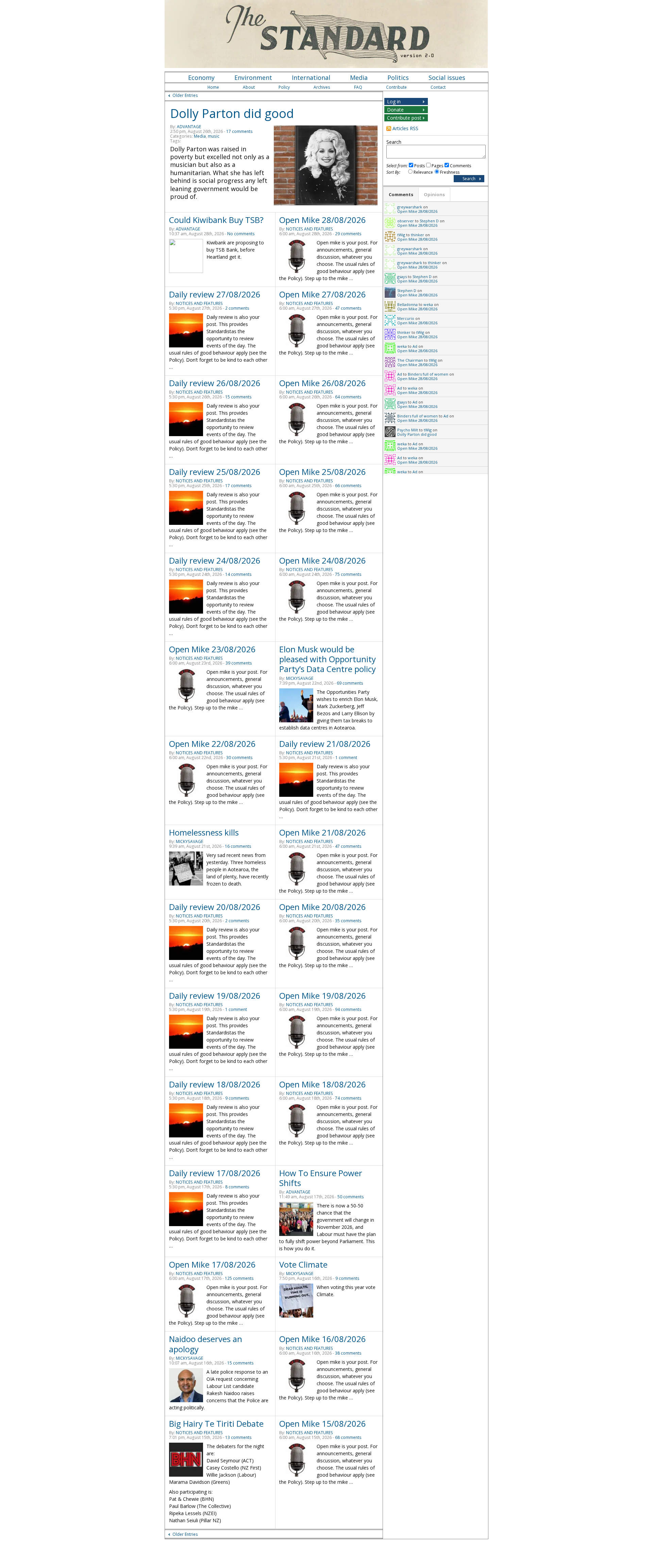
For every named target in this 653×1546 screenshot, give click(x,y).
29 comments (348, 234)
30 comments (239, 757)
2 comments (237, 308)
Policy (284, 87)
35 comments (348, 921)
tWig (401, 234)
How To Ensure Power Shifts (320, 1177)
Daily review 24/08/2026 (215, 560)
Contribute (396, 87)
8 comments (237, 1187)
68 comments (348, 1437)
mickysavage (299, 678)
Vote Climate (303, 1264)
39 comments (238, 663)
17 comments (239, 131)
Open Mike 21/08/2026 (322, 832)
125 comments (239, 1278)
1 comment (346, 757)
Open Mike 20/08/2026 (322, 906)
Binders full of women (428, 374)
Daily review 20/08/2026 (215, 906)
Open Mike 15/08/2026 (322, 1423)
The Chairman (410, 360)
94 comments (348, 1009)
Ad (415, 346)
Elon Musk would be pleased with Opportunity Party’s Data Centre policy (327, 658)
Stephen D (429, 220)
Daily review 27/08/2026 (215, 294)
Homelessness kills (204, 832)
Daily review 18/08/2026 (215, 1084)
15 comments (238, 397)
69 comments (350, 683)
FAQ (358, 87)
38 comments (348, 1353)
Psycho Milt (407, 429)
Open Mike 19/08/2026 (322, 995)
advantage (189, 127)
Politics (398, 77)
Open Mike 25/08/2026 (322, 471)
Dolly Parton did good (232, 113)
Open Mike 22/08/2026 (212, 743)
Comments (460, 166)
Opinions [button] (434, 194)
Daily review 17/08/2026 (215, 1173)
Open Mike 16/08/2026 (322, 1338)
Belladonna (407, 304)
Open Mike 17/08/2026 (212, 1264)
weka (428, 304)
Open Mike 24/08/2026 (322, 560)
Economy (201, 77)
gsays (402, 276)
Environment (253, 77)
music (213, 136)
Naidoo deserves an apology (205, 1343)
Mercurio (405, 318)
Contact (438, 87)
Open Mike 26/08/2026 (322, 383)
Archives (322, 87)
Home (213, 87)
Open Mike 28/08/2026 (322, 219)
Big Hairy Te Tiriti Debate (216, 1423)
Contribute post (404, 118)
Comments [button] (401, 194)
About (249, 87)
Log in (394, 101)
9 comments (237, 1098)
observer (405, 220)
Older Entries (185, 95)
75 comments (348, 574)
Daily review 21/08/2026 (325, 743)
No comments (241, 234)
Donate (395, 109)
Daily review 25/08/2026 (215, 471)
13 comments (238, 1437)
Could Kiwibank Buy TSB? (216, 219)
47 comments (348, 308)
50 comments (350, 1197)
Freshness (449, 172)
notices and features (309, 229)
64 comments (348, 397)
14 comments (238, 574)
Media (359, 77)
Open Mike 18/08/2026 (322, 1084)
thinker (417, 234)
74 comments (348, 1098)
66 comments (348, 485)
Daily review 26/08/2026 (215, 383)
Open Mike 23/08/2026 (212, 649)
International (311, 77)
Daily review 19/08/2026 (215, 995)
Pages (437, 166)
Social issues (447, 77)
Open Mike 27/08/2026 (322, 294)
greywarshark (409, 206)
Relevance (423, 172)
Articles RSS (405, 128)
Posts (419, 166)
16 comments (238, 846)
